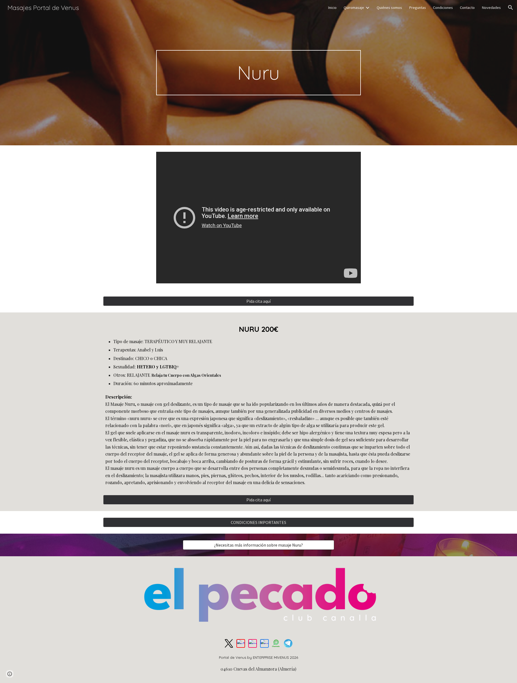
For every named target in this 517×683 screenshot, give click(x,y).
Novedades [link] (491, 7)
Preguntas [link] (417, 7)
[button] (510, 7)
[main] (258, 72)
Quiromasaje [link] (354, 7)
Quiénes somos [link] (389, 7)
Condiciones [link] (443, 7)
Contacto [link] (467, 7)
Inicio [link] (332, 7)
